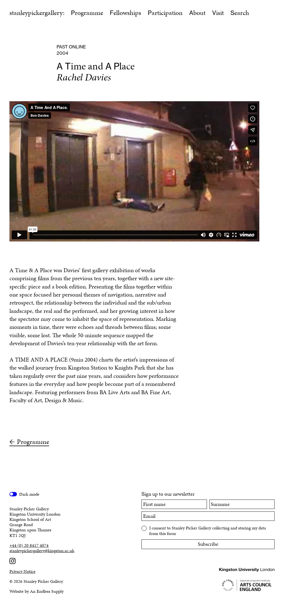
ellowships (125, 12)
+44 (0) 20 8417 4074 (29, 545)
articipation (165, 12)
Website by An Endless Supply (36, 591)
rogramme (87, 12)
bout (197, 12)
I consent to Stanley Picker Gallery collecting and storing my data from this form (207, 530)
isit (218, 12)
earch (239, 12)
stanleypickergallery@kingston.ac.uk (41, 550)
